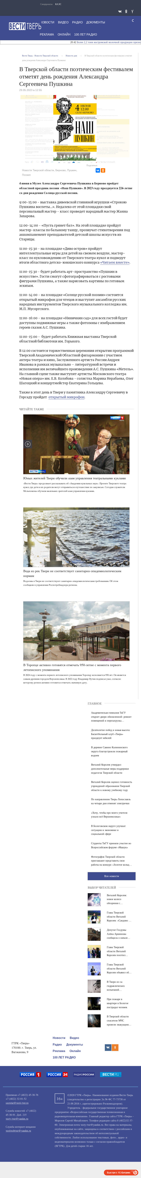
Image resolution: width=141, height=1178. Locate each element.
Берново (60, 170)
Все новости (111, 876)
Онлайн (64, 34)
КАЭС (58, 4)
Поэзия (26, 174)
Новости (47, 22)
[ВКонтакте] (98, 170)
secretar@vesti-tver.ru (17, 1103)
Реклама (47, 34)
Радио (77, 22)
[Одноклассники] (103, 170)
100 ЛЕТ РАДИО (85, 34)
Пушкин (71, 170)
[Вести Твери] (25, 26)
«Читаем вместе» (114, 262)
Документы (95, 22)
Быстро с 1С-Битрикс (119, 1172)
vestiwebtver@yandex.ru (18, 1130)
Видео (63, 22)
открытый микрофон (66, 397)
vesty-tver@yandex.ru (17, 1118)
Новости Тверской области (38, 170)
